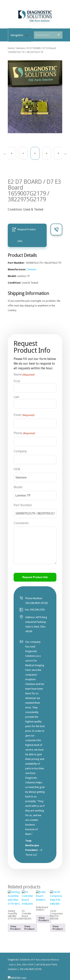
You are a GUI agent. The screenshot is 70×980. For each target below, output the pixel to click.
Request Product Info (27, 235)
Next (65, 153)
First (17, 381)
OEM (17, 469)
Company (20, 451)
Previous (5, 153)
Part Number (23, 505)
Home (11, 48)
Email (24, 415)
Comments (21, 523)
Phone (24, 433)
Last (16, 397)
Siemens (20, 48)
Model (18, 487)
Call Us (56, 229)
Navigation (16, 35)
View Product (15, 927)
